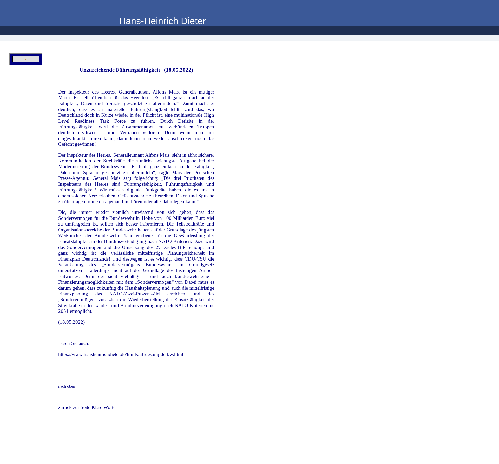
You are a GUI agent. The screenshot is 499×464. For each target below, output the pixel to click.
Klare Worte (103, 407)
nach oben (66, 386)
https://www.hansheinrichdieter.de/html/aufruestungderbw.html (120, 354)
